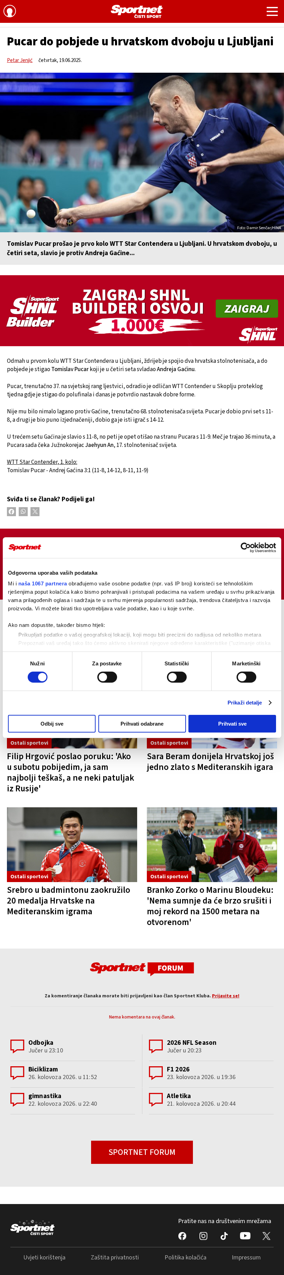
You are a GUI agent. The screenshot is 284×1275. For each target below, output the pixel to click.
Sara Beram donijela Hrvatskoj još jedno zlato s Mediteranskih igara (210, 761)
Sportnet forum (142, 1152)
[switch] (107, 677)
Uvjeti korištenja (44, 1257)
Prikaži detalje (245, 703)
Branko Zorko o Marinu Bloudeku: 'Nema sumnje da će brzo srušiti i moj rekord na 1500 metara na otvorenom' (210, 906)
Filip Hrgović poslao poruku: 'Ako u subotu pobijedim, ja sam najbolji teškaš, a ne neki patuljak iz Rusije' (70, 772)
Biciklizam (43, 1069)
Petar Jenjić (20, 60)
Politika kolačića (185, 1257)
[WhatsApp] (23, 511)
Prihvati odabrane (142, 724)
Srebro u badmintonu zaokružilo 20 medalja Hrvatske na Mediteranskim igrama (68, 901)
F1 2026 (178, 1069)
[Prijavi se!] (9, 12)
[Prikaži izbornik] (272, 12)
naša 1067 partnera (42, 583)
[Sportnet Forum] (142, 969)
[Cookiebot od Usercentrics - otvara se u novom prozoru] (245, 547)
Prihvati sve (232, 724)
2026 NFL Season (191, 1043)
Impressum (246, 1257)
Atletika (179, 1096)
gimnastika (45, 1096)
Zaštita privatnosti (115, 1257)
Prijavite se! (225, 996)
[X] (34, 511)
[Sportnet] (137, 11)
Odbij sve (52, 724)
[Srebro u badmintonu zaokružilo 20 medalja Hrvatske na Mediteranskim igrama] (72, 844)
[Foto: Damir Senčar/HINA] (142, 152)
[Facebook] (11, 511)
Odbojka (40, 1043)
